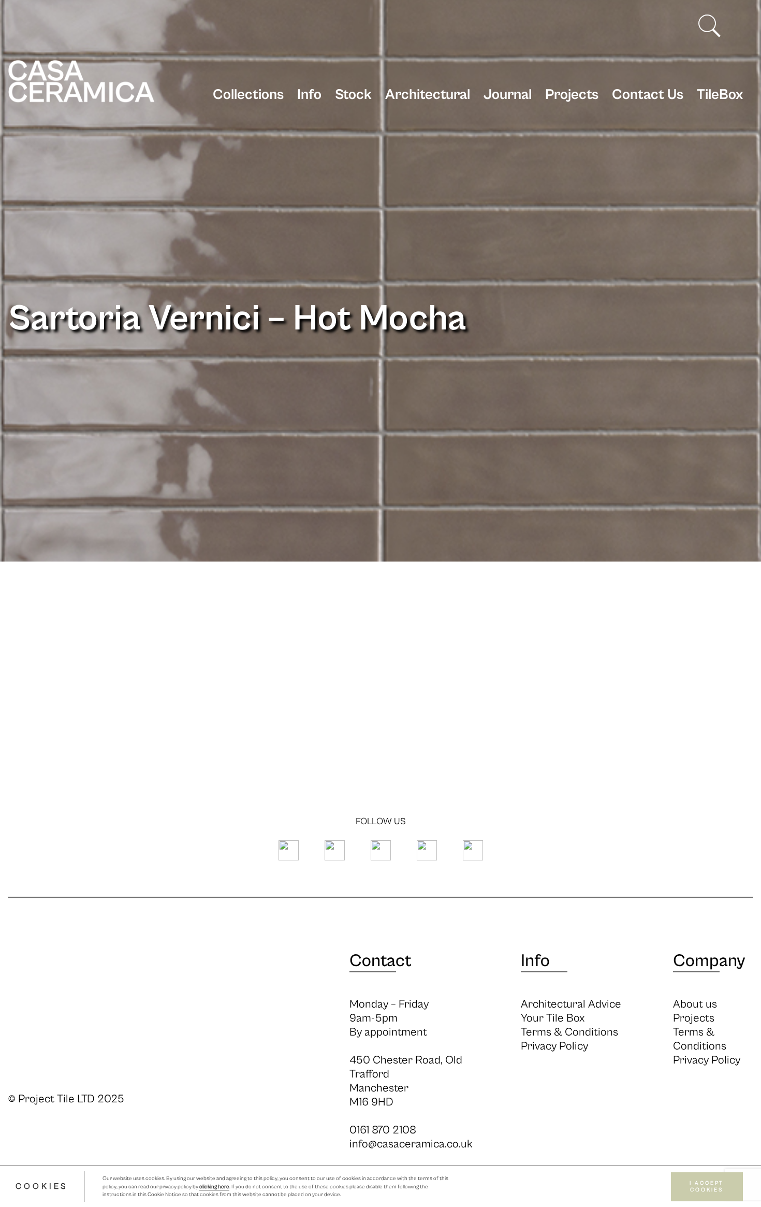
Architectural (427, 95)
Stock (353, 95)
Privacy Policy (554, 1046)
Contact (380, 961)
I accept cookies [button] (707, 1186)
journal (508, 95)
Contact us (647, 95)
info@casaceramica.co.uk (411, 1144)
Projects (571, 95)
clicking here (214, 1187)
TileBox (720, 95)
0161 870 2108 (382, 1130)
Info (309, 95)
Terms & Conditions (569, 1032)
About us (695, 1004)
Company (709, 961)
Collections (248, 95)
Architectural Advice (571, 1004)
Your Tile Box (552, 1018)
